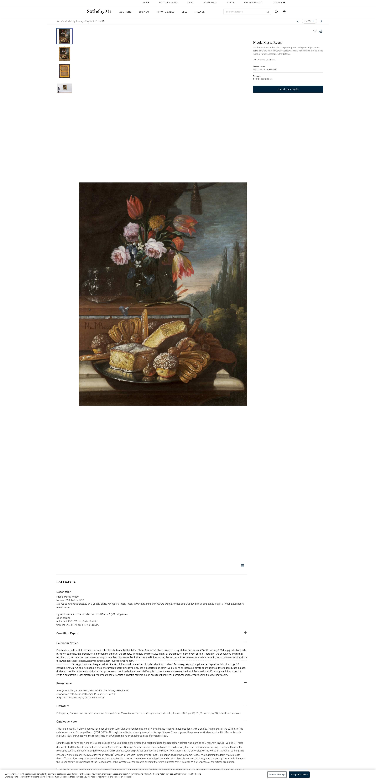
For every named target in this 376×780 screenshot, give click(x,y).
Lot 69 (101, 21)
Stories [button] (230, 3)
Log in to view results (288, 89)
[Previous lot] (298, 21)
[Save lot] (315, 31)
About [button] (190, 3)
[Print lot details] (320, 31)
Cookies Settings (277, 774)
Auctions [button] (125, 12)
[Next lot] (321, 21)
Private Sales (165, 12)
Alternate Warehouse (266, 60)
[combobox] (247, 12)
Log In (146, 3)
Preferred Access (168, 3)
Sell (184, 12)
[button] (163, 294)
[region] (188, 775)
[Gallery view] (242, 565)
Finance (199, 12)
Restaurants (210, 3)
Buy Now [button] (144, 12)
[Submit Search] (268, 12)
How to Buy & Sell (253, 3)
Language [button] (277, 3)
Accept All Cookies (299, 774)
